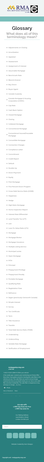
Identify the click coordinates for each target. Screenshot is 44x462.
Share (16, 391)
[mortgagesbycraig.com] (22, 8)
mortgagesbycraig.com (16, 367)
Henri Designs (28, 444)
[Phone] (27, 435)
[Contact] (34, 435)
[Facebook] (9, 435)
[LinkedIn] (21, 435)
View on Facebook (8, 391)
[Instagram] (15, 435)
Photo (8, 387)
